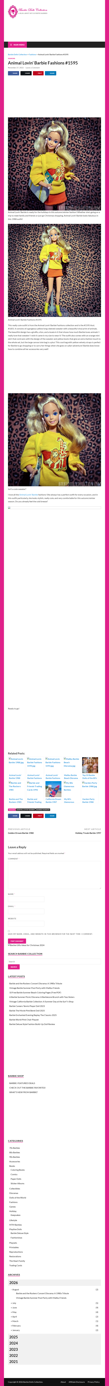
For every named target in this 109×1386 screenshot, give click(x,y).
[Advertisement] (56, 32)
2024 (13, 1343)
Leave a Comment (33, 68)
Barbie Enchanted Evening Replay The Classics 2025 (33, 1015)
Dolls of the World (17, 1197)
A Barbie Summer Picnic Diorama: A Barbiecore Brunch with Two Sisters (41, 997)
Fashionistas (16, 1237)
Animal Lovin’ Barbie (28, 494)
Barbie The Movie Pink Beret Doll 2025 (27, 1010)
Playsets (13, 1242)
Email (11, 906)
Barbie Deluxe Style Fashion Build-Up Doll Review (32, 1024)
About (63, 1382)
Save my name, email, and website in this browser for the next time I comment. (50, 934)
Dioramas (13, 1193)
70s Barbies (14, 1148)
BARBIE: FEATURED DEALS (22, 1083)
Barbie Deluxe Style (19, 1233)
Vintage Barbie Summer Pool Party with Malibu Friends (34, 988)
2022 (13, 1355)
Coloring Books (18, 1170)
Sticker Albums (17, 1183)
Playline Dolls (15, 1229)
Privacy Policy (94, 1382)
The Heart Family (17, 1261)
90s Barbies (14, 1157)
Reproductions (16, 1252)
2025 (13, 1337)
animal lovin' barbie (26, 810)
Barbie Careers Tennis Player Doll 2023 (27, 1006)
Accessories (14, 1161)
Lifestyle (13, 1220)
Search (14, 967)
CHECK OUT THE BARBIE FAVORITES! (27, 1087)
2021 (13, 1361)
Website (12, 919)
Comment (13, 859)
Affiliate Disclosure (77, 1382)
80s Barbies (14, 1152)
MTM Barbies (15, 1224)
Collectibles (14, 1188)
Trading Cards (15, 1265)
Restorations (15, 1256)
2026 (13, 1282)
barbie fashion (42, 810)
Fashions (11, 58)
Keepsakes (15, 1215)
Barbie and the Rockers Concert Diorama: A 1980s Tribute (35, 983)
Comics (14, 1174)
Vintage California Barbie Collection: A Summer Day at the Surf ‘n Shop (41, 1001)
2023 (13, 1349)
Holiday (12, 1211)
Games (12, 1206)
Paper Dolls (16, 1179)
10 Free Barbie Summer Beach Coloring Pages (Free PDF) (35, 992)
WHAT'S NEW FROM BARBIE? (23, 1092)
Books (12, 1166)
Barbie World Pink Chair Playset (24, 1019)
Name (11, 894)
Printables (14, 1247)
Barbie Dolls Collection (33, 1382)
